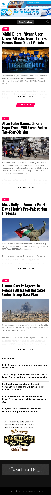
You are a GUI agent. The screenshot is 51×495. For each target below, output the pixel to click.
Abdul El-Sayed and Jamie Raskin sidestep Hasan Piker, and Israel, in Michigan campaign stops (24, 399)
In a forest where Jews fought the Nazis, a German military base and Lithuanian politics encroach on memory (23, 387)
